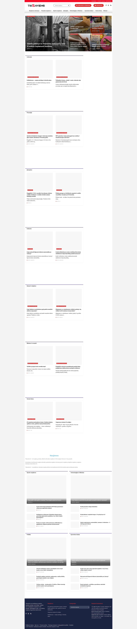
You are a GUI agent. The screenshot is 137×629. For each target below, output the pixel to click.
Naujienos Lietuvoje (34, 10)
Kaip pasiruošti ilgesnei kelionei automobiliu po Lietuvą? (94, 576)
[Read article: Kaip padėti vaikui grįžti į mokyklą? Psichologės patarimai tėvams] (46, 489)
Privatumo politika (115, 626)
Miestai (105, 10)
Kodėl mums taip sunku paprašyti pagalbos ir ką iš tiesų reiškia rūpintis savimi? (78, 44)
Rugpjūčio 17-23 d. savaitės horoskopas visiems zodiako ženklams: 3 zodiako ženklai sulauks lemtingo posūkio (39, 195)
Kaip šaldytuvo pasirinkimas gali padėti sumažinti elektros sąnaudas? (89, 500)
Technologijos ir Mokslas (76, 10)
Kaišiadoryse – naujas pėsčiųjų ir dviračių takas (39, 80)
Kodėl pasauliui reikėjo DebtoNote (88, 506)
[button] (134, 609)
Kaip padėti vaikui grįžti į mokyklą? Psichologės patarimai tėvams (44, 500)
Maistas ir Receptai (75, 16)
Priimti (105, 623)
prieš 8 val (29, 86)
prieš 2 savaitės (96, 30)
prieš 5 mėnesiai (59, 260)
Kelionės (30, 248)
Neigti (117, 623)
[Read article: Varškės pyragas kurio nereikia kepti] (40, 355)
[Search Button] (69, 5)
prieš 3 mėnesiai (40, 579)
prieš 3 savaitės (30, 260)
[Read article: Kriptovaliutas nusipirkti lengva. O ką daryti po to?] (75, 517)
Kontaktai (122, 626)
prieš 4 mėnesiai (40, 587)
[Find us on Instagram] (108, 5)
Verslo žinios (98, 10)
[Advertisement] (54, 100)
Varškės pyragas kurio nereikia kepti (36, 366)
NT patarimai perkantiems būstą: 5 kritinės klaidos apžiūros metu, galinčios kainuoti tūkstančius (57, 608)
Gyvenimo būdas (89, 10)
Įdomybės (65, 10)
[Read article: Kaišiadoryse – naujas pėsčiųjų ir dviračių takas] (40, 69)
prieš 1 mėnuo (59, 317)
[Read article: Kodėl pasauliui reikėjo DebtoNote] (75, 509)
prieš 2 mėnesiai (84, 508)
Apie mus (37, 625)
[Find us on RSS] (110, 5)
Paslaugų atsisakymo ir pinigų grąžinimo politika (58, 625)
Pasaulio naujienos (46, 10)
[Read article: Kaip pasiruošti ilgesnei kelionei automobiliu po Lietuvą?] (40, 241)
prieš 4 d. (30, 48)
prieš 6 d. (58, 201)
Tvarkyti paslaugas (104, 619)
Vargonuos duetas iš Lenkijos (63, 422)
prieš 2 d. (30, 502)
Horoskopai (94, 1)
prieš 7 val (29, 430)
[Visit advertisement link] (99, 66)
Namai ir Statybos (32, 306)
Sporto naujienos (57, 10)
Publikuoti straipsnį (83, 5)
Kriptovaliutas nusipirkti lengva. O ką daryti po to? (92, 514)
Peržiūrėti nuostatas (129, 623)
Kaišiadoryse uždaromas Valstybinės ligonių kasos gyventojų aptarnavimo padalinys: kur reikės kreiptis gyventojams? (49, 516)
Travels (57, 626)
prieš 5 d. (29, 202)
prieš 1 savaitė (74, 30)
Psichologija (74, 34)
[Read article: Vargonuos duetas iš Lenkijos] (69, 411)
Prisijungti (109, 1)
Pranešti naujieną (101, 1)
